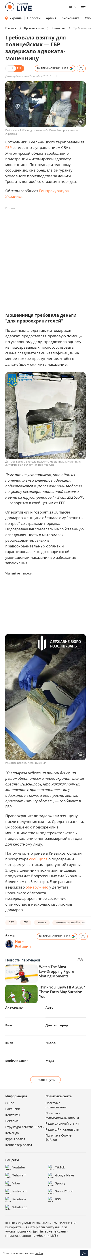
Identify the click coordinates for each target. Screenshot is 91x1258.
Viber (16, 1183)
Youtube (18, 1167)
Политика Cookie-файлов (59, 1137)
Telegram (19, 1175)
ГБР (8, 147)
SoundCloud (64, 1191)
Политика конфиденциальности (62, 1115)
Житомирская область (70, 922)
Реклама (12, 1121)
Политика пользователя (56, 1105)
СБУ (11, 922)
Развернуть (46, 1080)
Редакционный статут (62, 1123)
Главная (10, 28)
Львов (51, 1043)
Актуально (14, 1007)
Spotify (60, 1183)
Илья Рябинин (23, 944)
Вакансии (12, 1109)
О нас (9, 1103)
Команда (12, 1133)
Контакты (12, 1115)
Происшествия (34, 28)
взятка (42, 922)
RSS (58, 1199)
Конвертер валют (18, 1145)
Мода (50, 1061)
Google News (64, 1175)
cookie (39, 1253)
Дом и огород (57, 1025)
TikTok (60, 1167)
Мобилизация (16, 1061)
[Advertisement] (45, 257)
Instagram (19, 1191)
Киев (9, 1043)
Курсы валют (15, 1139)
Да (84, 1253)
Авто (49, 1007)
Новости (34, 18)
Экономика (71, 18)
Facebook (19, 1199)
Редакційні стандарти (62, 1129)
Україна (15, 18)
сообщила (38, 858)
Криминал (58, 28)
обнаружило (37, 887)
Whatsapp (19, 1207)
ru (71, 7)
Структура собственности (24, 1127)
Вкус (9, 1025)
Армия (51, 18)
